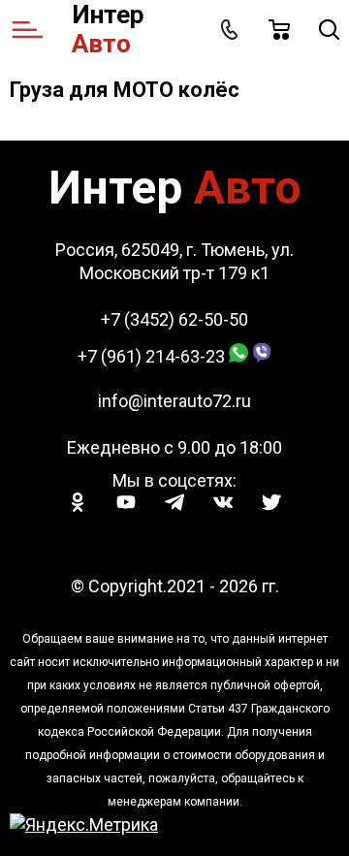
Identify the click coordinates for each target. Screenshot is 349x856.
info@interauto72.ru (174, 401)
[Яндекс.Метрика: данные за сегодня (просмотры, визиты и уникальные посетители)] (84, 825)
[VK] (223, 502)
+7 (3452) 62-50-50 (174, 319)
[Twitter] (271, 502)
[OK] (77, 502)
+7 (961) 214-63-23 (151, 356)
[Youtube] (126, 502)
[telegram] (174, 502)
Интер (108, 29)
